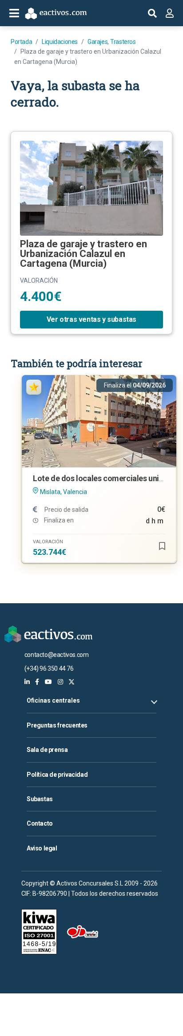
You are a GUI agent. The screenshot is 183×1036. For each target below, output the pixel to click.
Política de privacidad (57, 774)
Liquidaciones (60, 41)
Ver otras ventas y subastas (91, 319)
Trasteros (122, 41)
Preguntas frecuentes (57, 725)
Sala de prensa (47, 749)
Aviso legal (42, 848)
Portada (21, 41)
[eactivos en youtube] (48, 681)
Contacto (40, 823)
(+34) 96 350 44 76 (49, 668)
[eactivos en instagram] (60, 681)
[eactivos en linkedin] (27, 681)
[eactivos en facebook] (37, 681)
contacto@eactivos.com (56, 654)
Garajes (97, 41)
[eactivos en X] (71, 681)
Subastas (40, 799)
